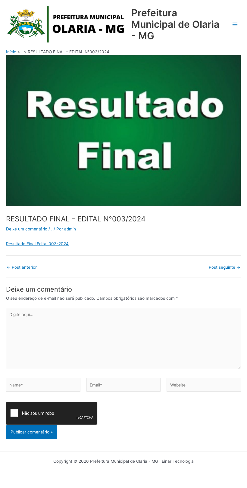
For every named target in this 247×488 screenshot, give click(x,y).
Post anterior (22, 267)
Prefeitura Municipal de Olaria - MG (175, 24)
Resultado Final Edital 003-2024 (37, 243)
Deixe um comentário (26, 229)
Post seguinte (224, 267)
